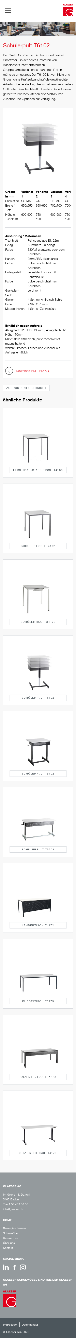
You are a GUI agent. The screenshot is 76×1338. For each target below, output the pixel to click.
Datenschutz (30, 1324)
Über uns (9, 1243)
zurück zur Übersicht (26, 387)
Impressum (10, 1324)
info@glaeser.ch (13, 1209)
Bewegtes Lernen (14, 1228)
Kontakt (8, 1247)
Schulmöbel (10, 1233)
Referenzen (10, 1238)
